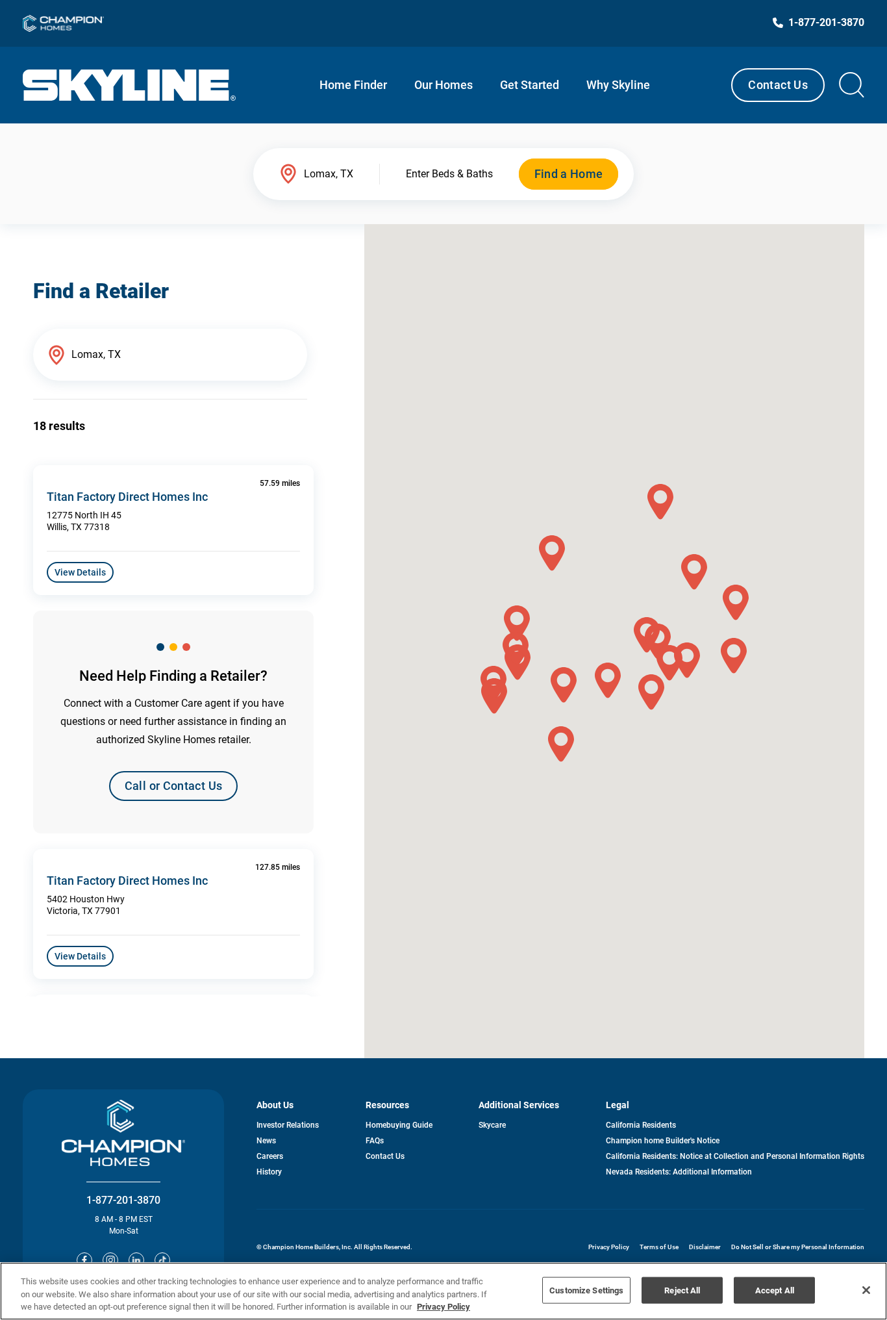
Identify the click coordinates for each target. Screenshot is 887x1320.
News (266, 1140)
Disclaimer (705, 1246)
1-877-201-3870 (123, 1200)
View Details (80, 572)
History (269, 1171)
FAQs (375, 1140)
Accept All (774, 1290)
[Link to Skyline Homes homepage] (129, 85)
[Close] (866, 1290)
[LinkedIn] (136, 1260)
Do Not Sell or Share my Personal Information (797, 1246)
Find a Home (568, 174)
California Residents (641, 1125)
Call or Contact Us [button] (173, 786)
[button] (561, 744)
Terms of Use (659, 1246)
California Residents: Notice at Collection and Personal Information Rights (735, 1156)
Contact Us (778, 85)
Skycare (492, 1125)
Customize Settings (586, 1290)
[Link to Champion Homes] (63, 23)
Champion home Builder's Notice (662, 1140)
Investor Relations (287, 1125)
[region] (443, 1291)
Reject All (682, 1290)
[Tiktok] (162, 1260)
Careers (269, 1156)
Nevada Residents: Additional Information (679, 1171)
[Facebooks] (84, 1260)
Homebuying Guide (399, 1125)
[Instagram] (110, 1260)
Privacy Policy (608, 1246)
